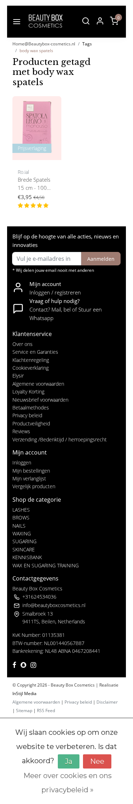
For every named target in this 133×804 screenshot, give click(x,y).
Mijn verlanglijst (29, 478)
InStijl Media (24, 693)
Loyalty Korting (28, 391)
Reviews (21, 431)
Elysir (18, 375)
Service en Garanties (35, 351)
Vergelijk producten (33, 486)
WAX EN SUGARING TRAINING (45, 565)
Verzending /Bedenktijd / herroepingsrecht (59, 439)
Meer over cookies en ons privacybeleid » (67, 782)
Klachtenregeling (30, 360)
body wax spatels (36, 51)
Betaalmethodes (30, 407)
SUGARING (24, 541)
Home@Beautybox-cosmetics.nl (43, 44)
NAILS (19, 525)
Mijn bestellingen (31, 470)
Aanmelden (101, 258)
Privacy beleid (27, 415)
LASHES (21, 509)
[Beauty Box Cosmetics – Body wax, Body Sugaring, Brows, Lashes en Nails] (45, 21)
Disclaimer (107, 702)
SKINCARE (23, 549)
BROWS (20, 517)
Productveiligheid (31, 423)
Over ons (22, 344)
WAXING (21, 533)
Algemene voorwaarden (38, 383)
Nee (97, 761)
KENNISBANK (27, 557)
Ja (68, 761)
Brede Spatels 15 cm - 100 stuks (34, 184)
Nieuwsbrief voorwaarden (40, 399)
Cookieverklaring (30, 367)
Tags (87, 44)
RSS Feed (46, 710)
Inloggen (21, 462)
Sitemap (24, 710)
